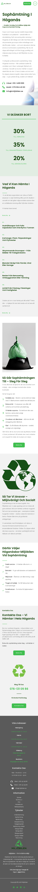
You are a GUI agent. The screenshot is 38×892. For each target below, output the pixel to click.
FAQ (19, 802)
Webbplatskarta (19, 806)
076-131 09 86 (19, 689)
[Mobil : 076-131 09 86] (19, 785)
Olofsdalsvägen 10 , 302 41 (19, 746)
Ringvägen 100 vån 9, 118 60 (19, 761)
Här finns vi (19, 799)
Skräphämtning (19, 822)
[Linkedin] (21, 887)
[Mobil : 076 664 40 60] (13, 87)
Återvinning (19, 838)
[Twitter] (17, 887)
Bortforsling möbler (19, 826)
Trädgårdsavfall (19, 824)
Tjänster (19, 797)
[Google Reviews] (24, 887)
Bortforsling (19, 819)
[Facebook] (14, 887)
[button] (27, 3)
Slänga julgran (19, 833)
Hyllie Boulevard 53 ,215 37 (19, 739)
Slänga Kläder (19, 828)
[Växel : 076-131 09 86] (19, 781)
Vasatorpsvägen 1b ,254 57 (19, 731)
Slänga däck (19, 831)
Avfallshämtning (19, 815)
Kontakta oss (19, 804)
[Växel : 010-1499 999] (13, 83)
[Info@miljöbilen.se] (19, 788)
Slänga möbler (19, 835)
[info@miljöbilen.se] (12, 91)
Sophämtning (19, 817)
